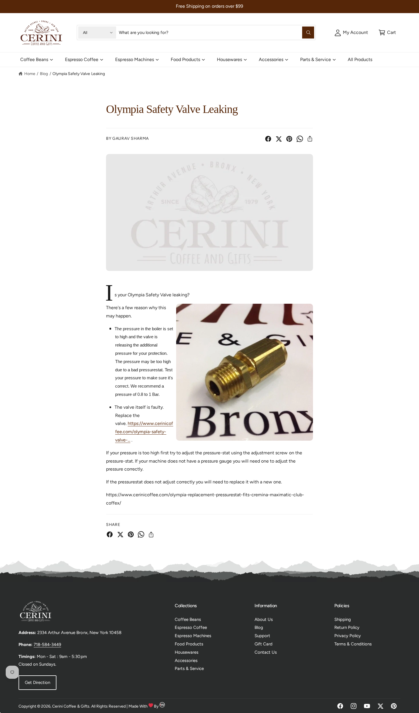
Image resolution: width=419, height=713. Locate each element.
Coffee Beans (34, 59)
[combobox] (216, 32)
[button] (387, 32)
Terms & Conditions (353, 644)
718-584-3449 (47, 644)
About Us (264, 619)
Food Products (185, 59)
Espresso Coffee (81, 59)
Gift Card (263, 644)
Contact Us (266, 652)
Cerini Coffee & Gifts (70, 706)
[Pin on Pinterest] (289, 139)
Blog (44, 73)
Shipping (342, 619)
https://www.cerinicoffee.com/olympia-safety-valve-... (144, 432)
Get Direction (37, 682)
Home (29, 73)
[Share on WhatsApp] (300, 139)
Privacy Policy (347, 635)
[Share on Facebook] (268, 139)
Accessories (271, 59)
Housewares (229, 59)
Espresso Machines (134, 59)
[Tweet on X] (278, 139)
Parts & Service (315, 59)
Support (262, 635)
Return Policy (346, 627)
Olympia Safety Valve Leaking (78, 73)
